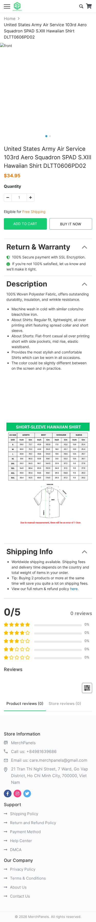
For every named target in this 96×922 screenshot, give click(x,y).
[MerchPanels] (17, 6)
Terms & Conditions (27, 878)
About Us (18, 887)
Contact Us (19, 896)
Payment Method (25, 831)
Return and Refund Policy (32, 822)
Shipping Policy (23, 813)
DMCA (15, 849)
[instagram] (17, 793)
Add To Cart (25, 224)
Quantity (12, 186)
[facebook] (8, 793)
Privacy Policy (22, 869)
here (74, 588)
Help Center (20, 840)
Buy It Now (70, 224)
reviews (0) (25, 703)
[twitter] (27, 793)
